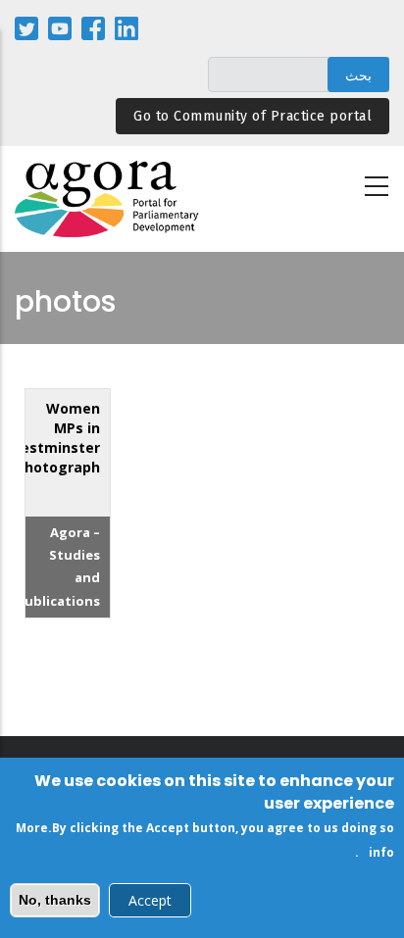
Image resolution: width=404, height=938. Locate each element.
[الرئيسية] (108, 199)
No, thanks (55, 900)
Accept (150, 900)
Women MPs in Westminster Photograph (53, 437)
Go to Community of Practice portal (252, 116)
